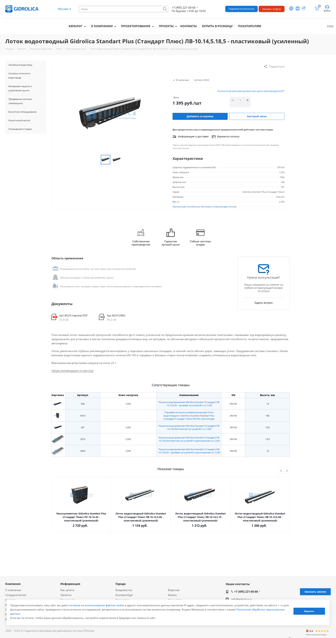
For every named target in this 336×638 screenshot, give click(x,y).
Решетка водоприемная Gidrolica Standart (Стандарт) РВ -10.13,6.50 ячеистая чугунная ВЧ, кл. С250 (189, 427)
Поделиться (276, 66)
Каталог (75, 26)
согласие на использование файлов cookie (96, 605)
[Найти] (165, 9)
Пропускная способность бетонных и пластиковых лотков (204, 206)
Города (120, 584)
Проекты (166, 26)
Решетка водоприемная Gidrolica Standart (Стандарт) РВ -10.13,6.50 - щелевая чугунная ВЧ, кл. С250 (189, 404)
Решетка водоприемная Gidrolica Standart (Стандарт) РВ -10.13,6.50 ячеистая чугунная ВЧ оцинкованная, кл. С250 (189, 439)
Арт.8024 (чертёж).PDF (73, 315)
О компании (102, 26)
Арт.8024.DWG (116, 315)
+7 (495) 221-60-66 (183, 7)
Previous (281, 471)
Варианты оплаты (227, 136)
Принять (309, 611)
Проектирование (135, 26)
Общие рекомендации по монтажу (72, 370)
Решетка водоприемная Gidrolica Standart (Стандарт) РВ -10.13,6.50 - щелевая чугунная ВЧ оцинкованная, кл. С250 (189, 451)
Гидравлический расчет (241, 8)
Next (287, 471)
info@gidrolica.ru (241, 599)
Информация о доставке (193, 136)
